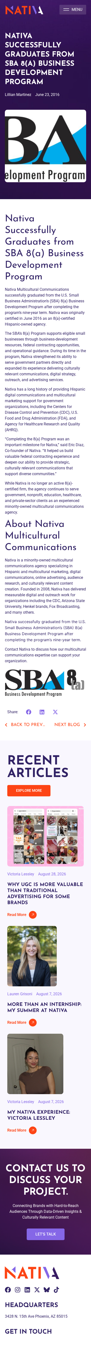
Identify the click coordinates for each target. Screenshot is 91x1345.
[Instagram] (18, 1290)
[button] (72, 10)
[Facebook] (8, 1290)
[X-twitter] (37, 1290)
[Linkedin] (27, 1290)
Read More (16, 914)
